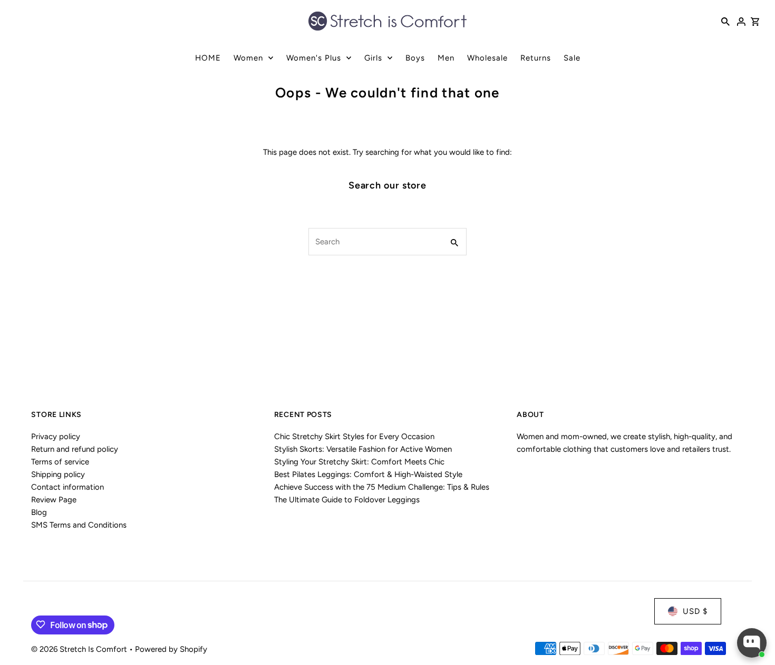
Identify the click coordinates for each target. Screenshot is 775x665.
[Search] (725, 21)
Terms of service (60, 462)
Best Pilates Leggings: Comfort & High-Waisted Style (368, 474)
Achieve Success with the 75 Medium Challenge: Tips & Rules (381, 487)
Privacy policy (55, 436)
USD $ (695, 611)
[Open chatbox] (752, 643)
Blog (39, 512)
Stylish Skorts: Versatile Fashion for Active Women (363, 449)
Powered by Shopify (171, 648)
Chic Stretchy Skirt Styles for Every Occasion (354, 436)
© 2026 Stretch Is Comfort (80, 648)
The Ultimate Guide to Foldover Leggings (347, 499)
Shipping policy (58, 474)
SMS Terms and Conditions (79, 525)
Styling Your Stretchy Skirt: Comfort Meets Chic (359, 462)
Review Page (53, 499)
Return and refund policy (74, 449)
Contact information (67, 487)
